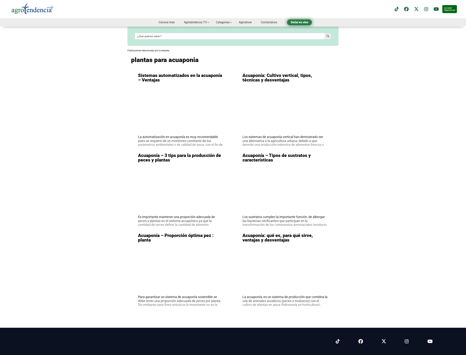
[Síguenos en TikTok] (397, 9)
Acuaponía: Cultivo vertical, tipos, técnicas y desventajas (277, 78)
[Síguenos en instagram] (426, 9)
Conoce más (167, 22)
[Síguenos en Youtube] (430, 341)
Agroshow (245, 22)
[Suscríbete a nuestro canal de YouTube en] (436, 9)
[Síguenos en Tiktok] (338, 341)
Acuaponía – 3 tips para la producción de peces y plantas (179, 158)
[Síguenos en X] (416, 9)
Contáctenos (269, 22)
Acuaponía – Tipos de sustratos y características (276, 158)
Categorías (223, 22)
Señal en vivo (299, 22)
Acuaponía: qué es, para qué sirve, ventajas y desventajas (277, 238)
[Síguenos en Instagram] (407, 341)
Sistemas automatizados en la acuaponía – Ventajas (180, 78)
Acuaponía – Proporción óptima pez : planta (176, 238)
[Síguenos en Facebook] (406, 9)
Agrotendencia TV (195, 22)
